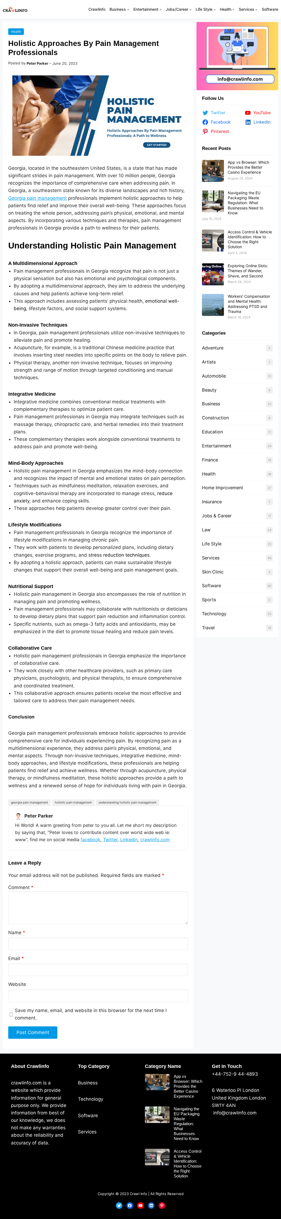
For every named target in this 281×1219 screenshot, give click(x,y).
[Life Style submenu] (214, 9)
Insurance (212, 501)
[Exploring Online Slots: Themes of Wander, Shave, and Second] (213, 274)
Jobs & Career (217, 515)
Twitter (110, 839)
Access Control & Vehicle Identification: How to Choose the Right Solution (250, 239)
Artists (209, 362)
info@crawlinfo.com (234, 1113)
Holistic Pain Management (73, 802)
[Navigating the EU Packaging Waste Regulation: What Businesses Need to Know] (213, 201)
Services (211, 558)
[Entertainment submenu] (160, 9)
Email (16, 958)
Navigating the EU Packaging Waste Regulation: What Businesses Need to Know (245, 202)
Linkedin (128, 839)
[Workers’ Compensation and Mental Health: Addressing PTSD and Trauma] (213, 305)
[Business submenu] (128, 9)
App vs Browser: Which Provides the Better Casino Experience (248, 167)
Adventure (212, 348)
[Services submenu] (256, 9)
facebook (90, 839)
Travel (208, 627)
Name (16, 932)
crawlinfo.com (155, 839)
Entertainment (216, 446)
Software (211, 585)
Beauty (209, 390)
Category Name (163, 1066)
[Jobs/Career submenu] (190, 9)
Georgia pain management (37, 198)
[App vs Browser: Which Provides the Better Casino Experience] (213, 171)
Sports (209, 599)
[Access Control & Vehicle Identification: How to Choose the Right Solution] (213, 240)
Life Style (211, 543)
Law (206, 529)
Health (16, 31)
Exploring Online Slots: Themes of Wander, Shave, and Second (248, 270)
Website (17, 984)
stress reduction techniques (119, 555)
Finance (210, 460)
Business (211, 403)
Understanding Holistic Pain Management (127, 802)
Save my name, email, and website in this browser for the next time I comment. (91, 1014)
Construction (215, 417)
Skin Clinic (213, 572)
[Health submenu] (233, 9)
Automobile (214, 376)
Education (212, 431)
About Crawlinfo (30, 1066)
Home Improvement (222, 487)
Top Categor (92, 1066)
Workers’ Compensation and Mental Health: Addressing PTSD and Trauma (249, 304)
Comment (20, 887)
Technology (214, 613)
